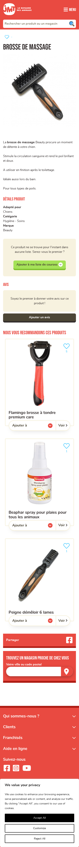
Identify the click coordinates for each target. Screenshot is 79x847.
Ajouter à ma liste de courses (37, 264)
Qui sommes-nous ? (21, 716)
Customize (39, 828)
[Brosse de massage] (39, 91)
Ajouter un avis (39, 317)
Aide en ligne (15, 749)
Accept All (39, 818)
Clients (9, 727)
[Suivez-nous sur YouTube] (27, 768)
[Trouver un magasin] (67, 671)
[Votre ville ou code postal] (39, 671)
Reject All (39, 838)
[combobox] (39, 24)
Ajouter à (27, 426)
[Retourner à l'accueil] (17, 17)
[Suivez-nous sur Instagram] (16, 768)
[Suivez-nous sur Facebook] (6, 768)
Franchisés (12, 738)
